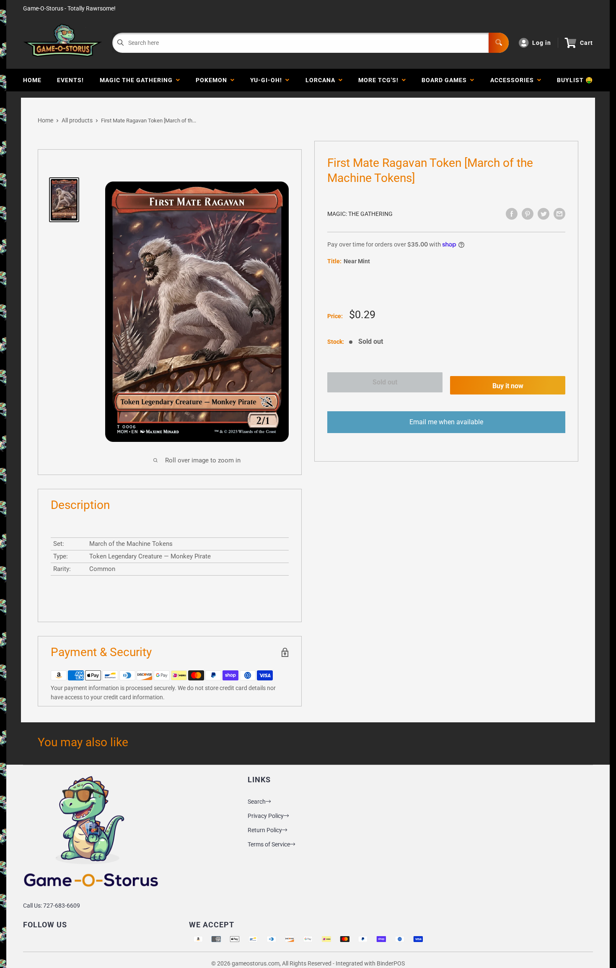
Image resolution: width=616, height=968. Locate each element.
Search (257, 801)
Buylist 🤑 (575, 80)
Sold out (385, 382)
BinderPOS (391, 963)
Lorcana (322, 80)
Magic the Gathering (138, 80)
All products (77, 120)
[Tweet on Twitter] (543, 214)
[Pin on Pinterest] (527, 214)
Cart (586, 42)
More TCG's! (380, 80)
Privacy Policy (266, 815)
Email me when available (446, 422)
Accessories (513, 80)
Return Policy (265, 830)
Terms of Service (269, 844)
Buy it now (507, 386)
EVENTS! (70, 80)
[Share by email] (559, 214)
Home (32, 80)
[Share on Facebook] (512, 214)
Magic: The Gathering (360, 213)
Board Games (446, 80)
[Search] (499, 43)
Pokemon (213, 80)
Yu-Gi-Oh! (267, 80)
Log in (541, 42)
